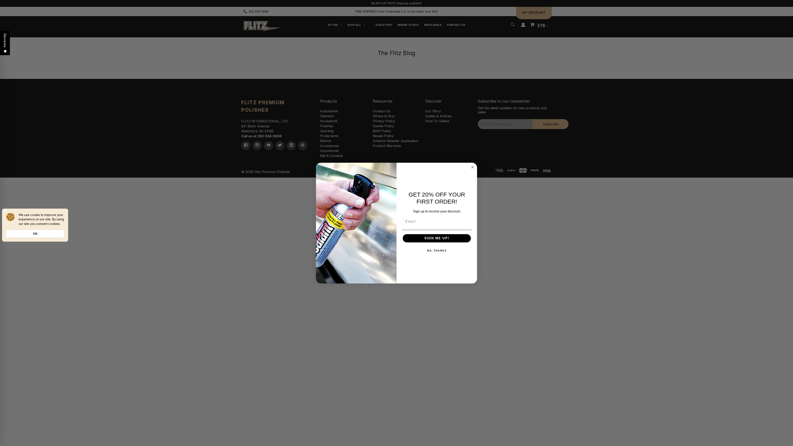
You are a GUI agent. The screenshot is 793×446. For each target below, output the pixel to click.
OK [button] (35, 234)
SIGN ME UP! (436, 238)
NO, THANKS (437, 250)
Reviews (5, 40)
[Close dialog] (472, 167)
